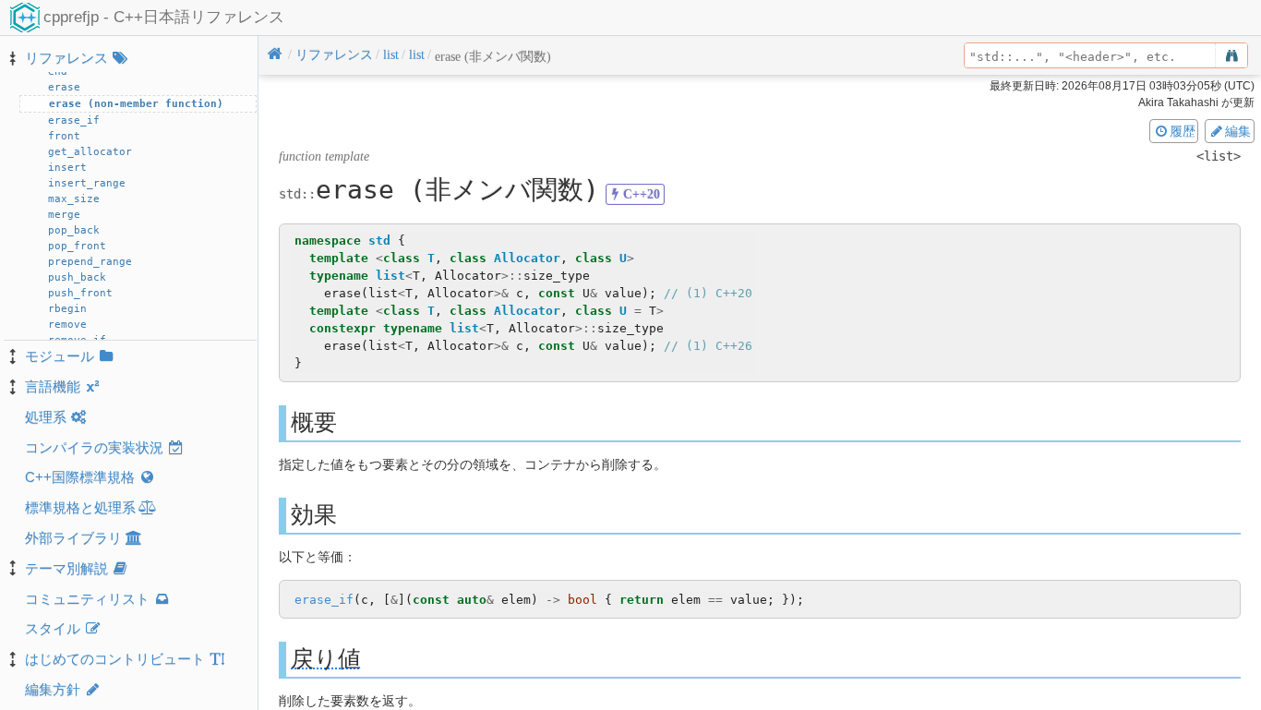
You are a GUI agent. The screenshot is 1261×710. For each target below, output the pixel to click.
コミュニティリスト (87, 599)
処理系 (45, 417)
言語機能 (52, 386)
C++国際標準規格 (80, 477)
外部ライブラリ (73, 538)
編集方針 (52, 689)
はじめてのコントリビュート (115, 659)
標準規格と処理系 (80, 507)
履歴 (1182, 131)
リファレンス (66, 58)
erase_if (324, 600)
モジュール (59, 356)
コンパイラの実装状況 (94, 447)
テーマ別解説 (66, 568)
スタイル (52, 628)
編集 (1238, 131)
